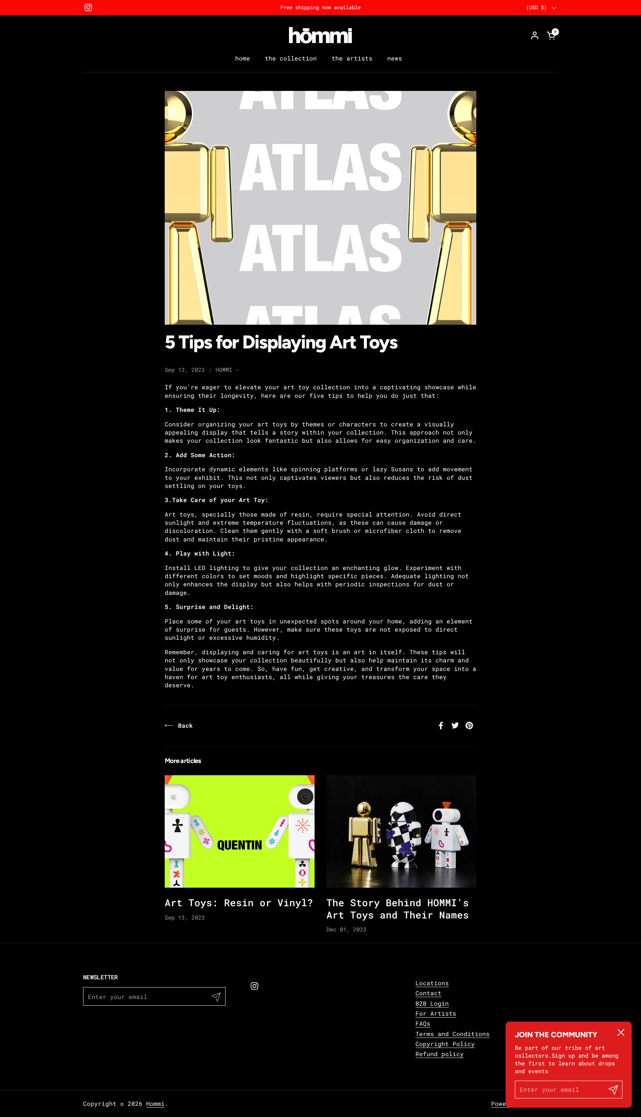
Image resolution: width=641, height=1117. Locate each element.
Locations (432, 983)
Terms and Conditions (452, 1034)
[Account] (534, 35)
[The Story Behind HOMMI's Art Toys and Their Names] (401, 831)
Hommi (155, 1103)
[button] (552, 35)
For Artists (435, 1013)
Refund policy (439, 1054)
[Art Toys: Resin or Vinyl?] (240, 831)
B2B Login (432, 1003)
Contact (428, 993)
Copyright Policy (445, 1044)
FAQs (422, 1023)
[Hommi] (320, 35)
